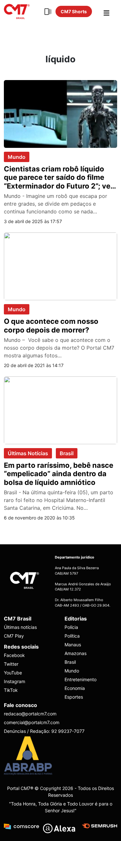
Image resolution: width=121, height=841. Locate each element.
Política (72, 636)
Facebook (14, 655)
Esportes (74, 697)
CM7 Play (14, 636)
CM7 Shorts (74, 11)
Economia (75, 688)
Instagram (14, 681)
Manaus (73, 644)
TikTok (11, 690)
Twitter (11, 664)
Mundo (16, 157)
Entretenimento (80, 679)
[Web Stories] (48, 11)
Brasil (67, 453)
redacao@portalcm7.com (30, 713)
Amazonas (75, 653)
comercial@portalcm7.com (31, 722)
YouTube (13, 672)
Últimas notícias (20, 627)
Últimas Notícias (28, 453)
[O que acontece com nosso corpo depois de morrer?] (60, 265)
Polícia (71, 627)
